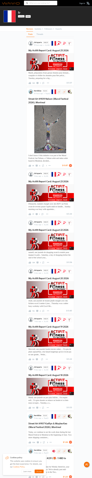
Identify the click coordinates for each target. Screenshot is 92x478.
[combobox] (40, 2)
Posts (30, 34)
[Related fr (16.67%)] (53, 43)
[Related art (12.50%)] (69, 91)
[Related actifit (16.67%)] (64, 43)
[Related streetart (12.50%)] (58, 91)
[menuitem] (82, 3)
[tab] (30, 34)
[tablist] (50, 34)
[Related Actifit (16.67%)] (58, 43)
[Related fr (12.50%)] (53, 91)
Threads (39, 34)
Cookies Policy (19, 467)
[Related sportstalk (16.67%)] (69, 43)
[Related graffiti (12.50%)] (64, 91)
